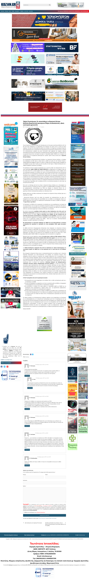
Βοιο (10, 11)
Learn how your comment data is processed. (47, 518)
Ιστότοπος (25, 480)
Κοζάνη (27, 356)
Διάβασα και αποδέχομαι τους (34, 512)
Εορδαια (6, 11)
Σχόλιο (24, 486)
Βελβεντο (17, 11)
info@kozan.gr (80, 535)
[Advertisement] (11, 323)
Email (46, 474)
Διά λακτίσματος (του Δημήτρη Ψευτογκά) (33, 523)
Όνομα (24, 474)
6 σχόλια (42, 127)
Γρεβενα (22, 11)
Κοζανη (2, 11)
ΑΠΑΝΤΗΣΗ (27, 375)
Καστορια (26, 11)
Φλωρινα (31, 11)
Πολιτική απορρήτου (38, 505)
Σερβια (13, 11)
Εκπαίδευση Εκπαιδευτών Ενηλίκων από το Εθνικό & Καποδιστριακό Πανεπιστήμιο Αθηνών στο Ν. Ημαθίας (55, 524)
